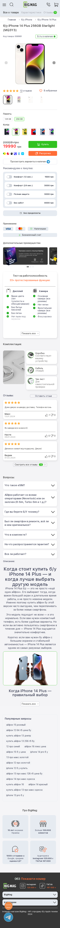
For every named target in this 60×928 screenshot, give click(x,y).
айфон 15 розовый (16, 725)
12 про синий (13, 746)
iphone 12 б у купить (17, 768)
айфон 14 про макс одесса (20, 779)
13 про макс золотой (17, 757)
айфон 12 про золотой (18, 763)
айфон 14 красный (38, 784)
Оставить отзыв (43, 396)
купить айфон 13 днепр (18, 735)
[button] (54, 62)
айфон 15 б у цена (16, 752)
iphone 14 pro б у (39, 752)
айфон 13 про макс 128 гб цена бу (24, 773)
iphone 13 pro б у (15, 795)
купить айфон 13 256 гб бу (20, 741)
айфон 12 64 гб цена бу (18, 730)
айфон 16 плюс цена (35, 746)
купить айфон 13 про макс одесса (24, 790)
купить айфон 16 (15, 784)
